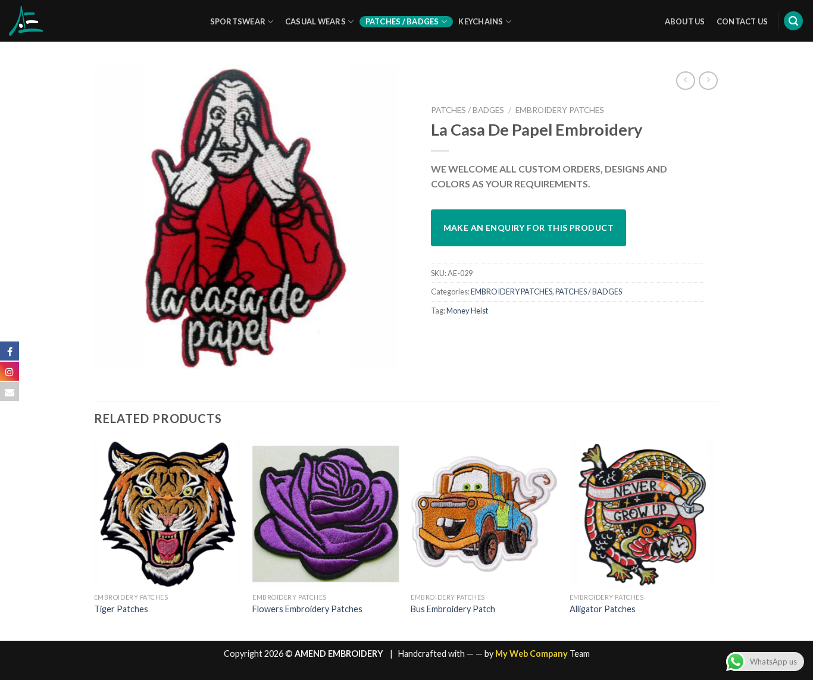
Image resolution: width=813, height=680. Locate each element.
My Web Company (531, 653)
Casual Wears (315, 21)
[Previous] (95, 539)
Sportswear (238, 21)
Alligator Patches (603, 609)
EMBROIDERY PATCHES (559, 110)
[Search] (793, 21)
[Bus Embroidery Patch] (484, 513)
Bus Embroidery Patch (453, 609)
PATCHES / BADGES (467, 110)
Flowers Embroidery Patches (307, 609)
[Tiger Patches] (167, 513)
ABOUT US (685, 21)
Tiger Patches (121, 609)
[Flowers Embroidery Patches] (325, 513)
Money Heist (467, 310)
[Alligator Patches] (643, 513)
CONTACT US (742, 21)
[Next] (715, 539)
